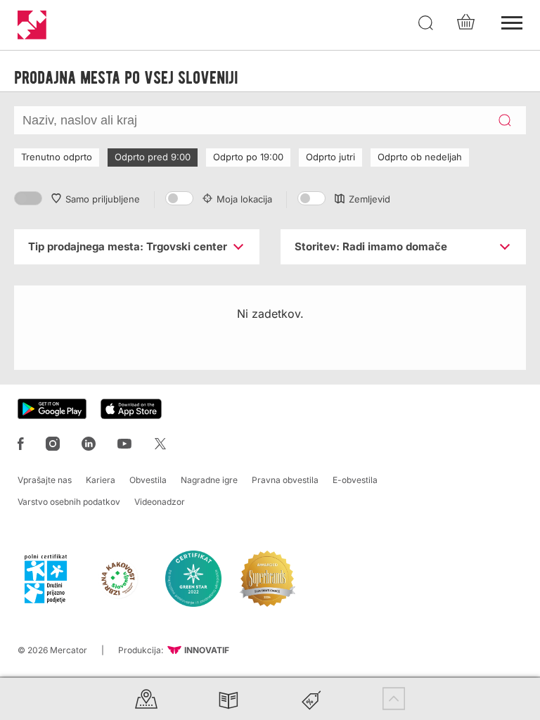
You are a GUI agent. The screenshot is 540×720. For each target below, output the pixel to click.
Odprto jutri (330, 156)
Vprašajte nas (45, 480)
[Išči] (426, 23)
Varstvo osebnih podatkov (69, 501)
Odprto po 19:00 (248, 156)
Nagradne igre (209, 480)
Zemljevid (369, 199)
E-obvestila (355, 480)
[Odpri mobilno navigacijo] (511, 21)
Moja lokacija (244, 199)
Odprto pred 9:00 (153, 156)
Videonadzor (159, 501)
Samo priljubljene (102, 199)
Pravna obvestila (285, 480)
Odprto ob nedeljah (420, 156)
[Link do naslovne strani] (32, 25)
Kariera (100, 480)
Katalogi (228, 698)
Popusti (311, 698)
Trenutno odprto (56, 156)
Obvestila (148, 480)
